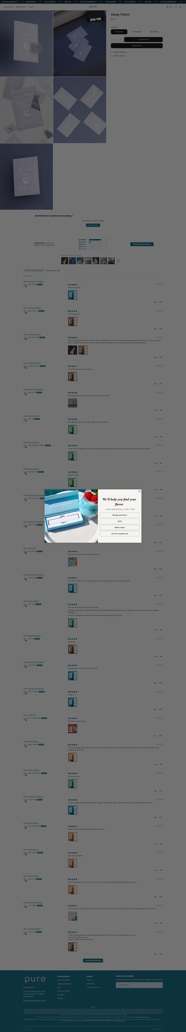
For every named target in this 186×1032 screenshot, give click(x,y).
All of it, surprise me (119, 534)
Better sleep (120, 527)
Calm (120, 521)
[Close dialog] (139, 491)
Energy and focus (119, 515)
